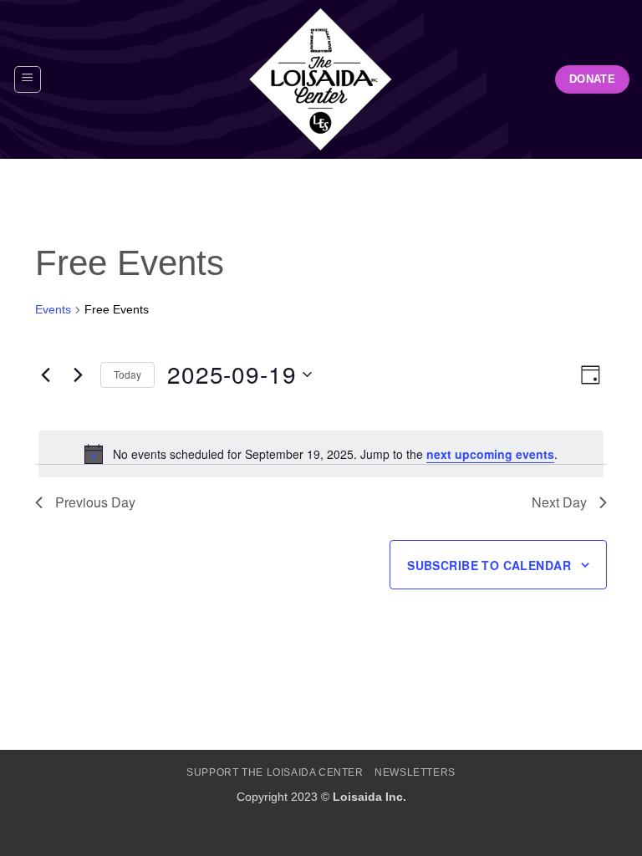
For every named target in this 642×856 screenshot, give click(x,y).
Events (53, 309)
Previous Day (95, 502)
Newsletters (415, 772)
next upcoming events (490, 454)
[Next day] (78, 374)
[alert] (321, 454)
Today (127, 374)
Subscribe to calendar (489, 565)
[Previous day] (45, 374)
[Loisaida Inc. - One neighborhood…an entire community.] (321, 79)
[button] (27, 79)
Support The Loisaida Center (275, 772)
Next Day (559, 502)
